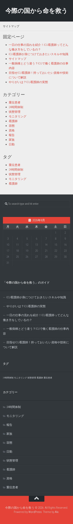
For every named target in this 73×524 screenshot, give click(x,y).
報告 (12, 135)
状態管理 (14, 112)
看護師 (13, 121)
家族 (12, 139)
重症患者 (14, 102)
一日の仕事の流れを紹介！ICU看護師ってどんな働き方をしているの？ (36, 317)
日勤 (12, 144)
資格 (12, 130)
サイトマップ (17, 59)
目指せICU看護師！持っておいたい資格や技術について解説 (36, 345)
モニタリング (17, 116)
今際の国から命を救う (36, 10)
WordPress (35, 512)
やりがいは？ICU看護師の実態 (28, 82)
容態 (12, 126)
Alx (56, 512)
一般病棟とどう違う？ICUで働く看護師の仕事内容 (36, 331)
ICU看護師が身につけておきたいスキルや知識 (38, 54)
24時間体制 (16, 107)
